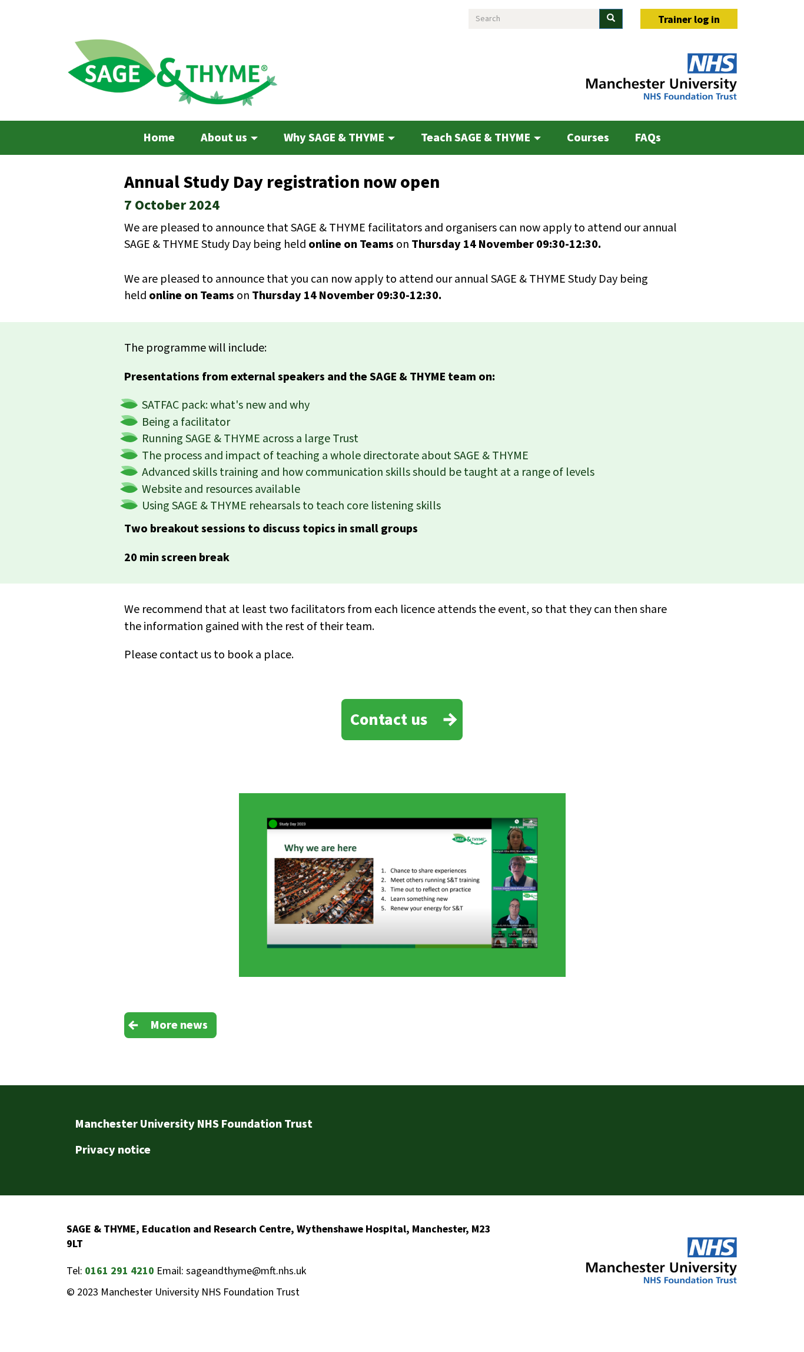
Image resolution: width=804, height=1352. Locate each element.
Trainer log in (689, 19)
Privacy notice (113, 1150)
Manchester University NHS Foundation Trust (194, 1124)
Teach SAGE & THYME (477, 138)
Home (159, 138)
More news (179, 1025)
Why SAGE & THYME (335, 138)
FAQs (648, 138)
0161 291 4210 (119, 1271)
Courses (588, 138)
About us (225, 138)
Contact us (388, 719)
